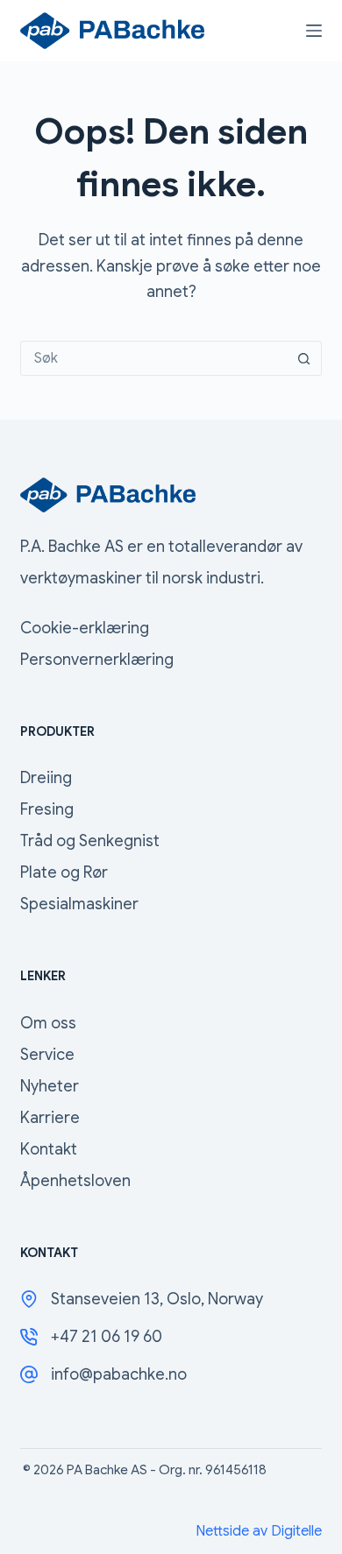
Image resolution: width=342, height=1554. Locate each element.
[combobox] (154, 358)
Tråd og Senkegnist (90, 841)
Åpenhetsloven (75, 1180)
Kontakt (48, 1149)
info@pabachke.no (119, 1374)
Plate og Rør (64, 872)
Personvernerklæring (97, 659)
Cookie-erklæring (84, 628)
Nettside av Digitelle (259, 1531)
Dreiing (46, 778)
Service (47, 1054)
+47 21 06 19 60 (106, 1336)
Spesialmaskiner (79, 904)
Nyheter (49, 1086)
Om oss (48, 1023)
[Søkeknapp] (304, 358)
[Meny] (314, 31)
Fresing (47, 809)
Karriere (50, 1117)
